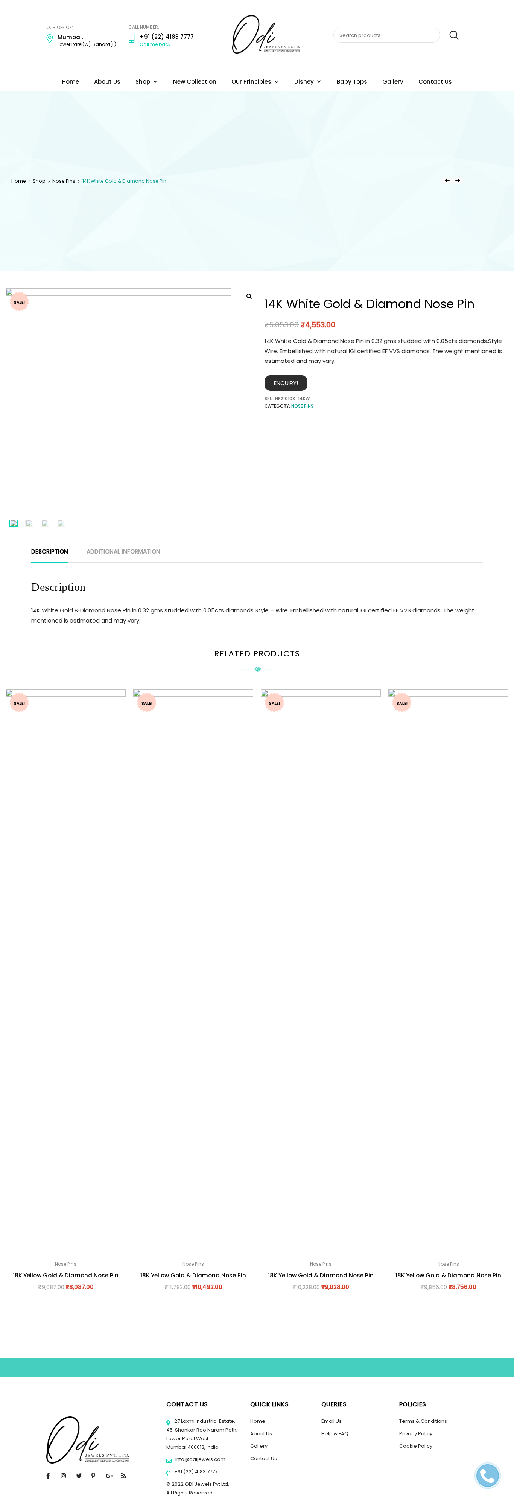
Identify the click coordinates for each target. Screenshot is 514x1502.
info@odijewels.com (199, 1459)
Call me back (155, 44)
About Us (107, 82)
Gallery (392, 82)
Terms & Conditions (423, 1421)
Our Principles (251, 82)
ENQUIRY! (286, 383)
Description (49, 551)
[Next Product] (457, 180)
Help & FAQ (334, 1433)
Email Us (331, 1421)
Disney (304, 82)
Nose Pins (63, 181)
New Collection (194, 82)
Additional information (123, 551)
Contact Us (435, 82)
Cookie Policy (415, 1446)
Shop (142, 82)
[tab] (49, 551)
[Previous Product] (447, 180)
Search (450, 35)
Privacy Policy (415, 1433)
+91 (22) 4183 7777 (195, 1471)
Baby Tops (352, 82)
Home (70, 82)
